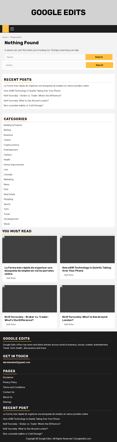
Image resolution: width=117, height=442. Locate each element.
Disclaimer (8, 377)
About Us (7, 397)
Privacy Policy (10, 382)
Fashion (8, 154)
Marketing (9, 179)
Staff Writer (11, 278)
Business (8, 135)
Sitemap (7, 402)
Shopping (8, 199)
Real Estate (9, 194)
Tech (6, 209)
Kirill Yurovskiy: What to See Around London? (26, 100)
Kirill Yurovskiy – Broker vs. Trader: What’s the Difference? (32, 95)
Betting (7, 130)
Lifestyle (8, 174)
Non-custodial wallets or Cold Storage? (23, 105)
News (6, 184)
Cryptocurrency (11, 145)
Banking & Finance (13, 125)
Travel (7, 214)
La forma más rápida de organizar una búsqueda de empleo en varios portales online (46, 85)
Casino (7, 140)
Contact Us (8, 392)
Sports (7, 204)
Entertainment (11, 149)
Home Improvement (14, 164)
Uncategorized (11, 219)
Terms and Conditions (14, 387)
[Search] (112, 29)
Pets (6, 189)
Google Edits (58, 12)
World (7, 224)
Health (7, 159)
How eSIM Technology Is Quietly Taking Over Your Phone (32, 90)
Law (6, 169)
